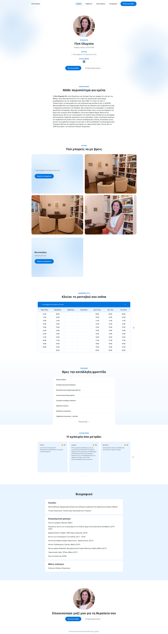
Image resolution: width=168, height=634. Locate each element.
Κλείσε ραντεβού (128, 4)
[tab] (80, 476)
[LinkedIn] (84, 62)
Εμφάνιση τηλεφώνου (44, 176)
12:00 (44, 320)
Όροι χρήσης (95, 631)
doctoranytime (80, 631)
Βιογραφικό (113, 4)
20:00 (44, 347)
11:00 (44, 317)
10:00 (44, 314)
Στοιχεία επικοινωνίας (92, 68)
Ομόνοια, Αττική (40, 256)
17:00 (44, 337)
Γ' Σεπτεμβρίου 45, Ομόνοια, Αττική (84, 54)
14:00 (44, 327)
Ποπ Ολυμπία (36, 4)
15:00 (44, 330)
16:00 (44, 334)
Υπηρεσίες (88, 4)
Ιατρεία (78, 4)
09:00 (57, 314)
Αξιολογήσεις (100, 4)
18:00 (44, 340)
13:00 (44, 324)
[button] (84, 304)
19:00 (44, 344)
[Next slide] (133, 327)
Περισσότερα (83, 422)
